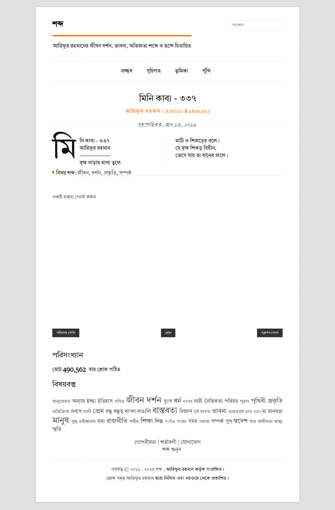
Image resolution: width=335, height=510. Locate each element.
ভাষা (248, 412)
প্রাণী (87, 411)
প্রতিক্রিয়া (60, 411)
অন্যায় (78, 401)
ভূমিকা (181, 71)
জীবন (83, 173)
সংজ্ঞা (181, 421)
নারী (198, 401)
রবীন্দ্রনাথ (87, 421)
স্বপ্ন (253, 421)
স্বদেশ (240, 421)
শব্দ (57, 24)
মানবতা (275, 411)
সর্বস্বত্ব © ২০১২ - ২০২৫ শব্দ (137, 469)
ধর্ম (177, 401)
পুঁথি (206, 71)
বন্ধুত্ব (118, 411)
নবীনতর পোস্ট (66, 333)
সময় (192, 421)
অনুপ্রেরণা (61, 401)
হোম (168, 333)
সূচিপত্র (154, 71)
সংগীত (170, 422)
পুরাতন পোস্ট (269, 333)
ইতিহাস (105, 401)
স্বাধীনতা (265, 421)
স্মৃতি (56, 429)
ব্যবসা (205, 411)
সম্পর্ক (125, 173)
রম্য (101, 421)
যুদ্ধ (74, 421)
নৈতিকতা (213, 401)
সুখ (229, 421)
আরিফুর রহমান (140, 478)
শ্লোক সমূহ (115, 478)
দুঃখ (168, 401)
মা (264, 411)
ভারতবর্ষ (236, 411)
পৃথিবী (258, 401)
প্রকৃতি (110, 173)
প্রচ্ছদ (126, 71)
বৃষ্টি (196, 412)
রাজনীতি (117, 421)
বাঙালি (144, 411)
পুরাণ (244, 401)
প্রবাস (76, 411)
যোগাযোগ (191, 442)
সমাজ (204, 421)
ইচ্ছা (91, 401)
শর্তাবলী (168, 442)
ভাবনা (219, 411)
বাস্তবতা (164, 411)
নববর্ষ (187, 402)
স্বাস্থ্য (278, 421)
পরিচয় (231, 401)
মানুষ (60, 421)
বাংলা (130, 411)
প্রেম (98, 411)
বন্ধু (108, 411)
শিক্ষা (147, 421)
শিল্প (159, 421)
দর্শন (96, 173)
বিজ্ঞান (185, 411)
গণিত (119, 401)
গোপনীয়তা (145, 442)
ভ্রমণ (257, 412)
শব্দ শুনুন (171, 449)
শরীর (134, 421)
